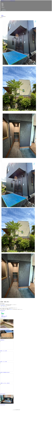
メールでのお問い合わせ (16, 409)
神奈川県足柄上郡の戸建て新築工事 (4, 329)
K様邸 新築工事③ (2, 404)
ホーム (2, 2)
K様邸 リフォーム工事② (3, 350)
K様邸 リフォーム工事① (3, 361)
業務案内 (2, 3)
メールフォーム (2, 11)
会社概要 (2, 5)
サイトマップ (2, 417)
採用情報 (2, 415)
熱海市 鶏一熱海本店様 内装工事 (4, 372)
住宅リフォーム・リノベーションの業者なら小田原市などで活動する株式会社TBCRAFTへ (15, 419)
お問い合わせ (2, 7)
